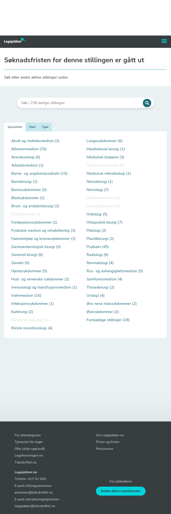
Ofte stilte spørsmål (30, 449)
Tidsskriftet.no (25, 462)
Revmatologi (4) (100, 263)
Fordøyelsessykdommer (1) (34, 222)
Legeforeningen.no (29, 455)
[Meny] (164, 41)
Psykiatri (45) (98, 246)
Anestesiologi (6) (25, 157)
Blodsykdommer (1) (28, 198)
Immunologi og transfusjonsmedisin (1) (44, 287)
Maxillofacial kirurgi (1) (106, 149)
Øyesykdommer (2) (103, 311)
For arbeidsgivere (28, 435)
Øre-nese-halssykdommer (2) (112, 303)
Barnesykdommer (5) (29, 189)
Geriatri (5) (20, 263)
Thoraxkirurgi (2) (100, 287)
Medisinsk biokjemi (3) (105, 157)
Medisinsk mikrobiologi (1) (109, 173)
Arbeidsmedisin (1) (27, 165)
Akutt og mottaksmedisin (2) (35, 141)
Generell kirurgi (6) (27, 254)
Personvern (104, 449)
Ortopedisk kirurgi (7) (105, 222)
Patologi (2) (96, 230)
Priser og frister (107, 442)
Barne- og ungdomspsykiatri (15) (39, 173)
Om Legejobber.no (110, 435)
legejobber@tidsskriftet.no (35, 506)
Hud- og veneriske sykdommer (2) (40, 279)
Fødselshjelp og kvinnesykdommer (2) (43, 238)
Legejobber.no (26, 472)
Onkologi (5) (97, 214)
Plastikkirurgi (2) (100, 238)
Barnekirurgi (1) (24, 181)
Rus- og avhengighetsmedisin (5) (115, 271)
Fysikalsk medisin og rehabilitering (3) (43, 230)
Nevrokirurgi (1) (100, 181)
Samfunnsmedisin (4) (104, 279)
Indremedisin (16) (26, 295)
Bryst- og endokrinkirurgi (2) (35, 206)
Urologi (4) (96, 295)
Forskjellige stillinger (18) (108, 320)
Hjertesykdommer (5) (29, 271)
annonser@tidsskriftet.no (34, 492)
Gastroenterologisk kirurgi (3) (36, 246)
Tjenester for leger (29, 442)
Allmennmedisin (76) (29, 149)
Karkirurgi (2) (22, 311)
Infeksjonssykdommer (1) (32, 303)
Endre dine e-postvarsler (121, 491)
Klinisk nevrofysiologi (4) (32, 328)
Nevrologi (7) (98, 189)
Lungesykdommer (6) (105, 141)
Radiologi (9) (97, 254)
